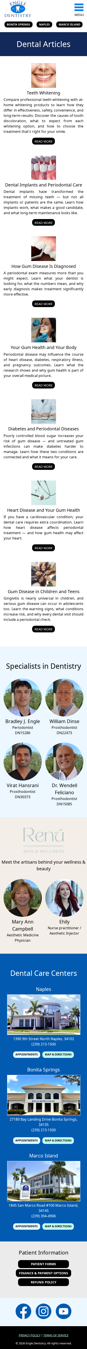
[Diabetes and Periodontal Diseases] (43, 422)
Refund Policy (43, 1282)
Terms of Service (55, 1335)
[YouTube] (64, 1312)
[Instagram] (43, 1312)
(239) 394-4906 (43, 1216)
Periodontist (22, 727)
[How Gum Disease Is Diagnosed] (43, 259)
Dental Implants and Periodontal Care (43, 185)
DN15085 (64, 804)
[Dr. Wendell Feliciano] (64, 779)
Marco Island (69, 24)
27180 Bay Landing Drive (30, 1119)
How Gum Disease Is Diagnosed (43, 266)
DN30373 (22, 796)
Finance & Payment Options (43, 1273)
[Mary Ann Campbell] (23, 915)
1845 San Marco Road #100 (31, 1205)
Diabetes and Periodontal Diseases (43, 429)
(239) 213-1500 (43, 1044)
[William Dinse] (64, 715)
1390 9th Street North (31, 1038)
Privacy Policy (29, 1335)
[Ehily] (64, 915)
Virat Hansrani (23, 785)
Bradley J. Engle (22, 721)
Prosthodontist (64, 727)
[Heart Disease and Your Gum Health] (43, 503)
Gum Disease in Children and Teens (43, 591)
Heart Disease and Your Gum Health (43, 510)
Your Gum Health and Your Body (44, 347)
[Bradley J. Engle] (23, 715)
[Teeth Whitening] (43, 86)
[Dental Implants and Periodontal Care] (43, 178)
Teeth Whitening (43, 93)
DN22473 (64, 732)
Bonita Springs (18, 24)
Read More (44, 141)
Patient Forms (43, 1264)
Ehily (64, 921)
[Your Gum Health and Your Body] (43, 341)
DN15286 (22, 732)
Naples (44, 24)
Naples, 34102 (62, 1038)
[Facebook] (23, 1312)
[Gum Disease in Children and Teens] (43, 585)
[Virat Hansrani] (23, 779)
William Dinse (64, 721)
